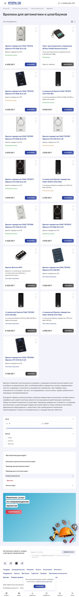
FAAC (10, 438)
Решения (30, 570)
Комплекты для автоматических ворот (21, 461)
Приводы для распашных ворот (18, 466)
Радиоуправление (37, 8)
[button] (5, 3)
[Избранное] (36, 31)
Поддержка (7, 573)
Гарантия (34, 573)
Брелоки (10, 480)
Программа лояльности (58, 573)
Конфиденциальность (11, 588)
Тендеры (6, 570)
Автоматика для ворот (20, 8)
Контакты (58, 570)
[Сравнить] (36, 27)
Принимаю (39, 586)
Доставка (25, 573)
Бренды (6, 577)
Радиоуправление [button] (13, 476)
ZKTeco (10, 441)
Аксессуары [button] (10, 485)
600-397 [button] (68, 3)
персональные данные (44, 581)
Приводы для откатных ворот (17, 471)
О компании (47, 570)
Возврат (44, 573)
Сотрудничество (18, 570)
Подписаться (69, 552)
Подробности (13, 512)
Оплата (17, 573)
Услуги (38, 570)
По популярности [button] (9, 21)
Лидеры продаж (17, 577)
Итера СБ (6, 8)
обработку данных (48, 555)
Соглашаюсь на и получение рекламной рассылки (51, 556)
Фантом (11, 444)
